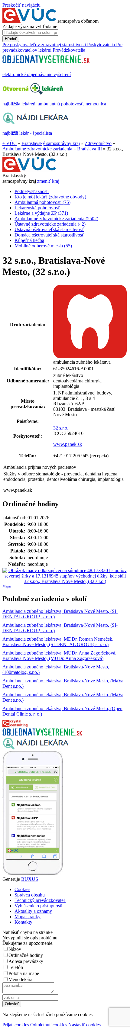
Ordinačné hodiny (25, 955)
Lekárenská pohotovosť (37, 207)
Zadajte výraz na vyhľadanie (29, 26)
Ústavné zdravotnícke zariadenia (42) (50, 224)
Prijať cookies (15, 1024)
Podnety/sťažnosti (32, 191)
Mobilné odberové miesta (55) (43, 245)
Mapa (6, 586)
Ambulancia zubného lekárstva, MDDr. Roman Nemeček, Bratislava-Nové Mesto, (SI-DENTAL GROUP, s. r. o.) (57, 641)
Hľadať (11, 39)
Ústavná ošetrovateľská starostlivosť (49, 229)
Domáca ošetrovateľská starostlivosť (49, 234)
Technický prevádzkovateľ (40, 900)
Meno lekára (20, 979)
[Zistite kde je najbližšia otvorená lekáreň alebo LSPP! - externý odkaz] (32, 873)
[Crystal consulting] (15, 725)
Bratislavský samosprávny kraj (50, 143)
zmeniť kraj (48, 181)
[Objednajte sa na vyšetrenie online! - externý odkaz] (42, 733)
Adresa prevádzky (25, 961)
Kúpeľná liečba (29, 240)
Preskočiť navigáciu (21, 5)
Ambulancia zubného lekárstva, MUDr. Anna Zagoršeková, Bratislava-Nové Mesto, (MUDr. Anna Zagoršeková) (59, 655)
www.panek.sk (67, 444)
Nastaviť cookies (84, 1024)
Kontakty (23, 922)
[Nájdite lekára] (35, 748)
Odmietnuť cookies (48, 1024)
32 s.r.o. (60, 427)
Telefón (15, 967)
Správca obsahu (30, 894)
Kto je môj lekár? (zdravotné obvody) (50, 196)
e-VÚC (9, 143)
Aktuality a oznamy (33, 911)
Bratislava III (89, 148)
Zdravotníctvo (98, 143)
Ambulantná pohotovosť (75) (42, 202)
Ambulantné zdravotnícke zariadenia (37, 148)
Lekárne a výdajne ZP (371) (41, 213)
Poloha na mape (23, 973)
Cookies (22, 889)
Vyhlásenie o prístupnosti (38, 905)
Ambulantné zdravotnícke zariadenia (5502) (56, 218)
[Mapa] (65, 576)
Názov (14, 949)
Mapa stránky (28, 916)
